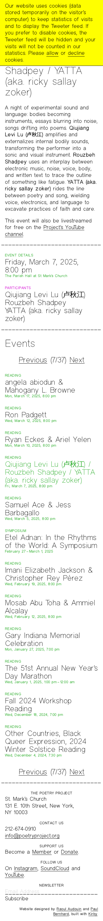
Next (77, 360)
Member (42, 852)
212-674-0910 (20, 828)
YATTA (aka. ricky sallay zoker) (43, 314)
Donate (69, 852)
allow (52, 53)
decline (76, 53)
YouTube (14, 875)
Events (20, 343)
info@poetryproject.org (32, 835)
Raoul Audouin (69, 909)
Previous (33, 360)
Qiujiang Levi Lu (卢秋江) (45, 294)
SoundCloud (55, 868)
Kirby (93, 914)
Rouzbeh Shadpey (35, 302)
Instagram (25, 868)
